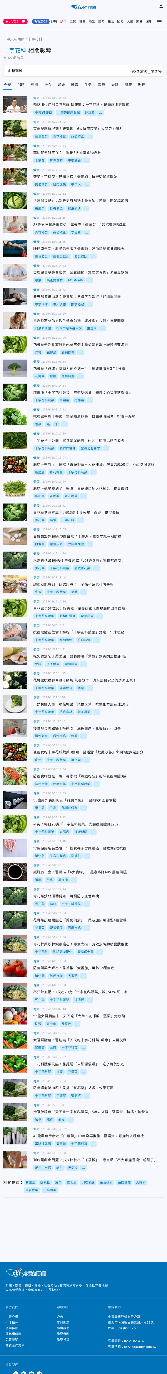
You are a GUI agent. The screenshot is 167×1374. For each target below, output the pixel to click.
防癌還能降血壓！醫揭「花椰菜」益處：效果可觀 (15, 1088)
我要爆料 (63, 1334)
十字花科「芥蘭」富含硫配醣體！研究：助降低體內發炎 (15, 440)
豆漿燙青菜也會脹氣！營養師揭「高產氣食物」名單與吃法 (15, 272)
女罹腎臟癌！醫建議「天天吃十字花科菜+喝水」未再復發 (15, 1040)
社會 (82, 21)
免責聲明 (11, 1339)
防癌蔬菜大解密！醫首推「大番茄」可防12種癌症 (15, 968)
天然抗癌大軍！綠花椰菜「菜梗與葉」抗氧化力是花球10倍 (15, 704)
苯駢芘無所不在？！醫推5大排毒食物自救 (15, 152)
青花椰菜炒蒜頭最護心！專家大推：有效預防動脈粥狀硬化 (15, 944)
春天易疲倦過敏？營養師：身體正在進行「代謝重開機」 (15, 296)
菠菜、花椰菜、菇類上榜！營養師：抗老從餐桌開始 (15, 176)
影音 (139, 21)
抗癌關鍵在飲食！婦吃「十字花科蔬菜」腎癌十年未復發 (15, 632)
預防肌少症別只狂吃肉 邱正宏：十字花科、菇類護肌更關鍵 (15, 104)
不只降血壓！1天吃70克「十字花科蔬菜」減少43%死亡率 (15, 992)
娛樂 (92, 21)
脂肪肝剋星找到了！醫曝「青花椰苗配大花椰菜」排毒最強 (15, 488)
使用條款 (11, 1328)
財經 (141, 85)
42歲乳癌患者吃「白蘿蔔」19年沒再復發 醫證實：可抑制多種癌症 (15, 1135)
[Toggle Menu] (159, 21)
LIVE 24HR (16, 21)
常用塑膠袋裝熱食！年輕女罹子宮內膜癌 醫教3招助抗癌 (15, 848)
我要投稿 (63, 1339)
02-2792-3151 (135, 1341)
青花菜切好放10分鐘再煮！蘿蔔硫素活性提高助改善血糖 (15, 608)
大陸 (130, 21)
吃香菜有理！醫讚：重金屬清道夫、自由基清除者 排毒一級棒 (15, 416)
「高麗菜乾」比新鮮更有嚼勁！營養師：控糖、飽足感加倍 (15, 200)
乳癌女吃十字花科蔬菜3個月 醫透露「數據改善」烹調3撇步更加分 (15, 752)
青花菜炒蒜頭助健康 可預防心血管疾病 (15, 896)
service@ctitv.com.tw (140, 1346)
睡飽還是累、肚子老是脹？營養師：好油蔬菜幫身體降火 (15, 248)
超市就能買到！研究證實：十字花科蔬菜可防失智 (15, 584)
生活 (111, 21)
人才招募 (11, 1322)
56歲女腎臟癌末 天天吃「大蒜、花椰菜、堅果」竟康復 (15, 1015)
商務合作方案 (15, 1345)
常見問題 (63, 1322)
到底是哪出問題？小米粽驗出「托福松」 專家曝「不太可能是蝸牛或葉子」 (15, 1159)
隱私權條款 (13, 1334)
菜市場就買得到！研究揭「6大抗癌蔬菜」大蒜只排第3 (15, 128)
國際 (120, 21)
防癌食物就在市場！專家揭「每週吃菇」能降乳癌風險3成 (15, 776)
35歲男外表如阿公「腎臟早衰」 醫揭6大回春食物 (15, 800)
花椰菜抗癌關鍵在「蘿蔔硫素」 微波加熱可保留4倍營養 (15, 920)
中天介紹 (11, 1317)
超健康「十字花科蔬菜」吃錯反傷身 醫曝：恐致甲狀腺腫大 (15, 392)
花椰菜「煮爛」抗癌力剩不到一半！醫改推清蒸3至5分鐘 (15, 368)
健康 (149, 21)
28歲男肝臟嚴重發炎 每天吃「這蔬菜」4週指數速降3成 (15, 224)
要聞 (73, 21)
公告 (60, 1317)
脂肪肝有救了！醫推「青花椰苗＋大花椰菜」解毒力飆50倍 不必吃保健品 (15, 464)
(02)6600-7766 (129, 1328)
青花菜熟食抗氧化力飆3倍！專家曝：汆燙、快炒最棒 (15, 512)
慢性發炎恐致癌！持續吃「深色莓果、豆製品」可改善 (15, 728)
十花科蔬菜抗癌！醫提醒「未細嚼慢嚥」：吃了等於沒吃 (15, 1064)
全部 (8, 85)
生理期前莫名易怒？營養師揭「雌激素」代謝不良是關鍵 (15, 320)
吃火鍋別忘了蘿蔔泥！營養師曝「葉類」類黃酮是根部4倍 (15, 656)
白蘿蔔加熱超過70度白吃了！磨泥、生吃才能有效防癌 (15, 536)
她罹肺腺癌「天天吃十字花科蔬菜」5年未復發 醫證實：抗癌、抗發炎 (15, 1112)
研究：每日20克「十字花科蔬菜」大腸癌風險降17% (15, 824)
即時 (54, 21)
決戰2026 (41, 21)
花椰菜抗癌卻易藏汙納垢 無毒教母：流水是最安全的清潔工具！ (15, 680)
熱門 (63, 21)
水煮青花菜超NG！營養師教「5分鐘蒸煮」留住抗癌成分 (15, 560)
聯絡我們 (63, 1328)
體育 (101, 21)
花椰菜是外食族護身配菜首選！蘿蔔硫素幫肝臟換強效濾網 (15, 344)
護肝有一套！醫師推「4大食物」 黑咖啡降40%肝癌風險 (15, 872)
